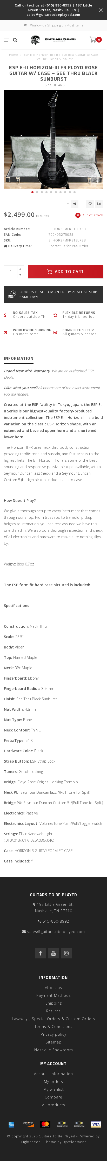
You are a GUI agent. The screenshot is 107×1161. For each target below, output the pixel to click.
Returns (53, 1010)
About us (53, 987)
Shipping (53, 1003)
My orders (53, 1081)
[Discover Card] (28, 1124)
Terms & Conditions (53, 1026)
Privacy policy (53, 1034)
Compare (53, 1097)
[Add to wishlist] (90, 204)
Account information (53, 1073)
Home (13, 55)
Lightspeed (31, 1142)
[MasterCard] (45, 1124)
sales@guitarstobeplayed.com (56, 931)
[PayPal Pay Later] (78, 1124)
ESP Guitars (54, 85)
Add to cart (69, 271)
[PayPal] (62, 1124)
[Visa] (95, 1124)
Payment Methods (53, 995)
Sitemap (54, 1042)
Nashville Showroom (53, 1049)
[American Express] (11, 1124)
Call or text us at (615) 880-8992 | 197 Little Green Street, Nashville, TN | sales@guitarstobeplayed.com (53, 10)
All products (53, 1104)
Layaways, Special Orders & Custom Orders (53, 1018)
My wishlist (53, 1089)
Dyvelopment (74, 1142)
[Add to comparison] (99, 204)
